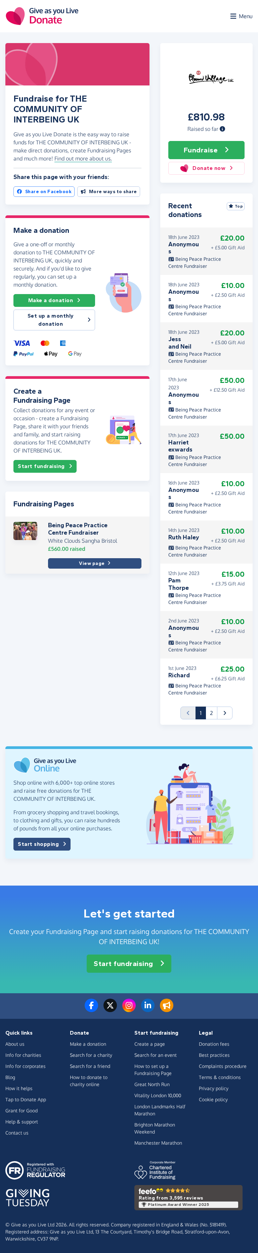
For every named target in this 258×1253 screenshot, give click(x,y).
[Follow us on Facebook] (91, 1009)
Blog (10, 1077)
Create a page (149, 1044)
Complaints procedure (223, 1066)
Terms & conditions (220, 1077)
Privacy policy (213, 1088)
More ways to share (113, 191)
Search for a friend (90, 1066)
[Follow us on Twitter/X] (110, 1009)
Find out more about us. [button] (83, 158)
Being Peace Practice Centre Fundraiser (78, 529)
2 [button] (211, 713)
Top (239, 206)
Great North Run (152, 1084)
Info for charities (23, 1055)
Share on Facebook (48, 191)
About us (15, 1044)
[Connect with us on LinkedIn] (148, 1009)
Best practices (214, 1055)
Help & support (21, 1121)
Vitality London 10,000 (157, 1095)
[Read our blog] (166, 1009)
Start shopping (38, 844)
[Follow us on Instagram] (129, 1009)
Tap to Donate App (25, 1099)
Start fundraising (41, 466)
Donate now (208, 168)
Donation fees (214, 1044)
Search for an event (155, 1055)
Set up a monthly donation (51, 320)
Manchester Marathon (158, 1143)
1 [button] (203, 712)
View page (92, 563)
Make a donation (50, 300)
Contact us (17, 1133)
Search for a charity (91, 1055)
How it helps (19, 1088)
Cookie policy (213, 1099)
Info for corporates (25, 1066)
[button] (222, 129)
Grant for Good (21, 1110)
